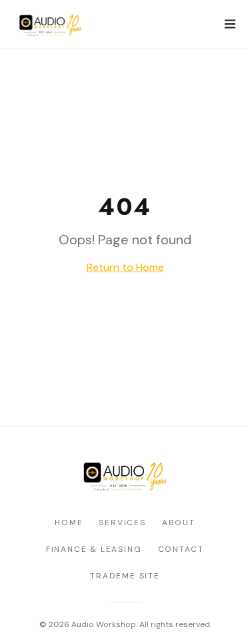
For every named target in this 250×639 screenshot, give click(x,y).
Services (122, 522)
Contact (181, 549)
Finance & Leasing (94, 549)
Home (69, 522)
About (178, 522)
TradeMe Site (125, 575)
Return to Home (125, 267)
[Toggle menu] (230, 24)
